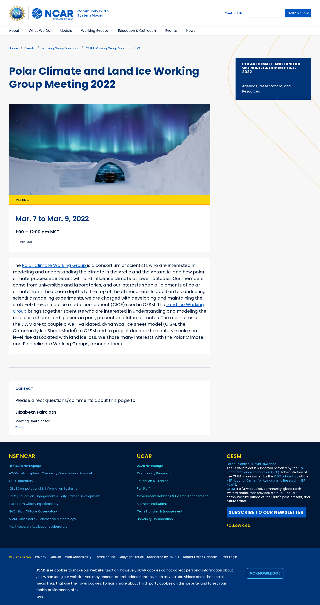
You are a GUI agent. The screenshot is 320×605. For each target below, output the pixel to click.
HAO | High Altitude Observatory (33, 511)
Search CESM (298, 13)
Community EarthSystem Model (93, 13)
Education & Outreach (137, 30)
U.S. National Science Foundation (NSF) (265, 470)
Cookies (56, 557)
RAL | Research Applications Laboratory (38, 526)
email (19, 426)
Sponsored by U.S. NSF (163, 557)
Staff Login (229, 557)
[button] (22, 30)
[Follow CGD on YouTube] (244, 534)
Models (66, 30)
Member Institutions (152, 504)
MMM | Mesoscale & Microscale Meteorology (42, 519)
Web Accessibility (78, 557)
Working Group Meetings (60, 48)
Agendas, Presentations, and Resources (266, 89)
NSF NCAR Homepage (25, 465)
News (190, 30)
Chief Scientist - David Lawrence (251, 464)
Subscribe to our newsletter (266, 512)
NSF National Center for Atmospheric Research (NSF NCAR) (266, 482)
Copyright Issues (131, 557)
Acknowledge (265, 573)
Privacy (40, 557)
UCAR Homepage (150, 465)
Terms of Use (105, 557)
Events (171, 30)
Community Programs (154, 473)
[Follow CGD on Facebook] (236, 534)
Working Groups (95, 30)
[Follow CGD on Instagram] (251, 534)
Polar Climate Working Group (54, 265)
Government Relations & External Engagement (172, 496)
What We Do (39, 30)
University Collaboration (155, 519)
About (14, 30)
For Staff (143, 488)
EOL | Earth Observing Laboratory (33, 504)
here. (39, 596)
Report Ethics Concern (200, 557)
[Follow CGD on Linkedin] (257, 534)
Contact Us (233, 13)
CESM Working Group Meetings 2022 (113, 48)
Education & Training (152, 481)
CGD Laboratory (21, 481)
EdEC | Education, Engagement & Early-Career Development (55, 496)
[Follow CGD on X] (229, 534)
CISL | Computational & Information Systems (43, 488)
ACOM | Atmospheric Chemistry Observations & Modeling (52, 473)
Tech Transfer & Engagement (159, 511)
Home (13, 48)
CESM (231, 489)
